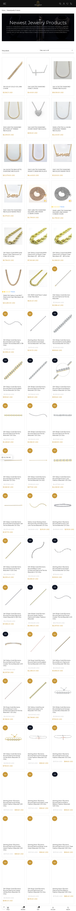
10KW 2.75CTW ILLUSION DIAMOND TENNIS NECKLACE (62, 129)
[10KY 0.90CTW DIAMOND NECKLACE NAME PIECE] (13, 192)
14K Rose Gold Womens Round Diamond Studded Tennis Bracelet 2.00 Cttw (37, 662)
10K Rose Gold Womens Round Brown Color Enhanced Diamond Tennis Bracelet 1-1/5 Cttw (12, 709)
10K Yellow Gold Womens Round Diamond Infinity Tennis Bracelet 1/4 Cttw (37, 478)
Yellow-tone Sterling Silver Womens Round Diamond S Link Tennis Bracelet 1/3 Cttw (38, 523)
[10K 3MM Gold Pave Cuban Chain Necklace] (38, 277)
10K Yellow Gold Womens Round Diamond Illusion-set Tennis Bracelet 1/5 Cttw (13, 523)
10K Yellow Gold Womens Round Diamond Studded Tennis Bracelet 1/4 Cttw (12, 388)
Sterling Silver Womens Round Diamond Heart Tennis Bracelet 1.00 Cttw (36, 341)
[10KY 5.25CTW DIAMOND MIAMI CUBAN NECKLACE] (38, 152)
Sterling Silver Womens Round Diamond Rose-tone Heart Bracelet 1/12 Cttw (37, 846)
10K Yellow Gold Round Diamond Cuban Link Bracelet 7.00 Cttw (36, 709)
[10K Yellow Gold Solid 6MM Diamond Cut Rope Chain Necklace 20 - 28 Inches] (62, 235)
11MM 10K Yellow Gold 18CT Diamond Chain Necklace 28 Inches (13, 297)
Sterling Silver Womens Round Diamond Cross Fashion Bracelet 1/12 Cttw (62, 755)
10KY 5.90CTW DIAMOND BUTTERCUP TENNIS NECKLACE (12, 129)
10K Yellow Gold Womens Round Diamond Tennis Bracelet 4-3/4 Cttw (12, 568)
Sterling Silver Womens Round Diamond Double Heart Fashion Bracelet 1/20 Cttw (13, 847)
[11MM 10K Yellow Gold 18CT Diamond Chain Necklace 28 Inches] (13, 277)
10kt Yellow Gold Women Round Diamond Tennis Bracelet (61, 296)
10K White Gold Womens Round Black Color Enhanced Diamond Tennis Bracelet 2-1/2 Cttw (37, 569)
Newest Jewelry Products (13, 10)
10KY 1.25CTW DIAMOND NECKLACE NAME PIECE (61, 170)
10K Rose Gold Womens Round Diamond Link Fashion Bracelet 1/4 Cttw (37, 890)
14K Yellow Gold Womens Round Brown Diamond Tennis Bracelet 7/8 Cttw (61, 662)
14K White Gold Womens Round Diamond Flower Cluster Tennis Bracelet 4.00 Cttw (62, 616)
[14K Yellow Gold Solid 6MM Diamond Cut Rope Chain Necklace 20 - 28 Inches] (38, 235)
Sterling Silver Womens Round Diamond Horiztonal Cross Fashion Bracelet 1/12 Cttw (37, 756)
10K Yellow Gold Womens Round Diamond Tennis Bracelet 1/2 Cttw (12, 478)
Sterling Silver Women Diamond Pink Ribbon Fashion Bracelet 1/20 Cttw (62, 890)
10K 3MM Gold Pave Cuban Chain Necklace (37, 296)
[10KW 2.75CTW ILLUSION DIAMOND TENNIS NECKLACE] (62, 109)
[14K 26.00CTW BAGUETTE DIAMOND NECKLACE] (13, 152)
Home (3, 10)
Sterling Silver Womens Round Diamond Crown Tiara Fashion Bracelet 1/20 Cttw (63, 846)
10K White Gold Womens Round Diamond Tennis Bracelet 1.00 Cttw (36, 433)
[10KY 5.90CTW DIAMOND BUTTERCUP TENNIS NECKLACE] (13, 109)
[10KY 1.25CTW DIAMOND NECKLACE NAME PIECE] (62, 152)
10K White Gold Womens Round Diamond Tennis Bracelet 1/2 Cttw (61, 433)
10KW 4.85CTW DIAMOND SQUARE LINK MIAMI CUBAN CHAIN (62, 212)
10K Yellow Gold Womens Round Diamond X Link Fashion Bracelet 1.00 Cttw (62, 478)
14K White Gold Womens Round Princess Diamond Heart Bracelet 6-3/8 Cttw (12, 615)
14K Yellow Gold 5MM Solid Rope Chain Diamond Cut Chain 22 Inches (12, 254)
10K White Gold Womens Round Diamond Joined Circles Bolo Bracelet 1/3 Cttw (61, 709)
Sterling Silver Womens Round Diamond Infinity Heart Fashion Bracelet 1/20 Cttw (13, 803)
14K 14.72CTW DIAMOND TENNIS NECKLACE (61, 87)
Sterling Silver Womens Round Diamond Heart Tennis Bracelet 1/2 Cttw (61, 568)
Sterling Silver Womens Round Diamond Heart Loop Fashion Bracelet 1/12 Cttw (38, 802)
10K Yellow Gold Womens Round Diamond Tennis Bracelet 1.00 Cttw (12, 433)
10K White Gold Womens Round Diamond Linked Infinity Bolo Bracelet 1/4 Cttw (12, 891)
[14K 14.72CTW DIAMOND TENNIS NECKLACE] (62, 69)
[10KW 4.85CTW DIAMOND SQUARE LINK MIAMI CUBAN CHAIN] (62, 192)
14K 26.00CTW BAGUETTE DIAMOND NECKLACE (12, 170)
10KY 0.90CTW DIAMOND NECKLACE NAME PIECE (12, 211)
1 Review (62, 207)
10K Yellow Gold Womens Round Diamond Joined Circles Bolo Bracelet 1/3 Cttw (12, 756)
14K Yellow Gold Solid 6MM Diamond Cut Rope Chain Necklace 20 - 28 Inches (37, 254)
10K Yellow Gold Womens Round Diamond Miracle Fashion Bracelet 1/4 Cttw (61, 388)
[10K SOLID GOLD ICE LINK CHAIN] (13, 69)
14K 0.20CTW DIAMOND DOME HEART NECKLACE (37, 128)
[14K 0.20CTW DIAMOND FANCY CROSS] (38, 69)
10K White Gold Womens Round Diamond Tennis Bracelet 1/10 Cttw (36, 388)
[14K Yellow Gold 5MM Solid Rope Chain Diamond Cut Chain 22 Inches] (13, 235)
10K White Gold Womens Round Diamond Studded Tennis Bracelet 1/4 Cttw (62, 341)
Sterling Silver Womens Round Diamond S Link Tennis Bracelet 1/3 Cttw (61, 523)
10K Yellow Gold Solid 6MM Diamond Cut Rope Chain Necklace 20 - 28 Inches (62, 254)
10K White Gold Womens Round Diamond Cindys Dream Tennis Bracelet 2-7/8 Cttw (13, 342)
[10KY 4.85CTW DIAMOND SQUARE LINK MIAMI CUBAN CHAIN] (38, 192)
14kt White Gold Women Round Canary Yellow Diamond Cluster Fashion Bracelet (37, 616)
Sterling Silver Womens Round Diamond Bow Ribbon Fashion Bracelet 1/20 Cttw (61, 803)
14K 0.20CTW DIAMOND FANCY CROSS (36, 87)
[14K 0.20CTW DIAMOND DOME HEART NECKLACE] (38, 109)
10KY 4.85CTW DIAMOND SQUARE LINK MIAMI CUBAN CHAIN (37, 211)
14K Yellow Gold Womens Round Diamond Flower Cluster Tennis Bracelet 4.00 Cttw (13, 662)
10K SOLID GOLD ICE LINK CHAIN (12, 87)
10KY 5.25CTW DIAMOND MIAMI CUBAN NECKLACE (37, 170)
